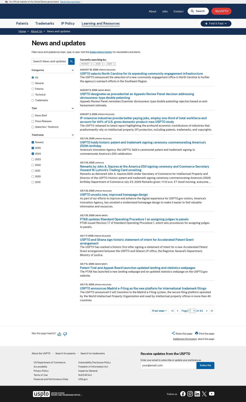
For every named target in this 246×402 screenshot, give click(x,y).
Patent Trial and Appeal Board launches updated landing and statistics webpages (137, 268)
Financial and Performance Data (51, 379)
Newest (39, 142)
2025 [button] (98, 64)
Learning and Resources (101, 23)
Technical (40, 94)
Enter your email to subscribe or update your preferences (171, 360)
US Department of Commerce (49, 362)
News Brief (41, 115)
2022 (38, 165)
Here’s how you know (71, 2)
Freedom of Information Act (93, 366)
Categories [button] (53, 70)
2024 (38, 154)
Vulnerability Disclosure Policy (94, 362)
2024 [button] (109, 64)
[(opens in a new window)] (189, 395)
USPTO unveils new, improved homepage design (114, 194)
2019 (37, 182)
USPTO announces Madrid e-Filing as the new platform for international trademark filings (143, 288)
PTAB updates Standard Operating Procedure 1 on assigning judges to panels (134, 219)
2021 (37, 171)
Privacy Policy (41, 371)
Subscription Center (101, 52)
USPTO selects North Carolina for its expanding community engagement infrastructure (141, 73)
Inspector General (88, 371)
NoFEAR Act (85, 375)
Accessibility (40, 366)
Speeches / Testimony (47, 127)
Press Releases (43, 121)
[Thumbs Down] (65, 334)
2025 (38, 148)
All (36, 77)
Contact (178, 11)
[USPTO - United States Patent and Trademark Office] (57, 396)
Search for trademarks (92, 353)
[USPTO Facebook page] (182, 395)
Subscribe (205, 365)
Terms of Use (41, 375)
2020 (38, 176)
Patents (22, 23)
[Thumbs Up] (60, 334)
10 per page (158, 310)
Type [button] (53, 108)
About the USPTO (41, 353)
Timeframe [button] (53, 135)
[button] (181, 334)
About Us (36, 31)
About (152, 11)
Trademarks (44, 23)
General (39, 83)
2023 (38, 159)
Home (22, 31)
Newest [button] (85, 64)
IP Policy (68, 23)
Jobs (165, 11)
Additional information (185, 339)
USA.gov (83, 379)
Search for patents (65, 353)
